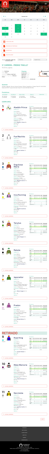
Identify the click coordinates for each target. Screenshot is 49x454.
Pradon (17, 305)
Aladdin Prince (20, 107)
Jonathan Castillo (21, 407)
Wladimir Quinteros (21, 208)
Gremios (24, 437)
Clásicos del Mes (10, 41)
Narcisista (18, 393)
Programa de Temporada (11, 46)
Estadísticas (9, 50)
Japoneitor (18, 277)
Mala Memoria (20, 365)
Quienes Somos (24, 432)
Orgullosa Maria (18, 165)
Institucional (24, 430)
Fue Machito (19, 136)
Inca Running (20, 195)
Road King (18, 338)
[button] (24, 129)
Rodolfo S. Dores (21, 122)
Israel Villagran (20, 237)
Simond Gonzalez (21, 264)
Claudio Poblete (20, 351)
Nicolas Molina (20, 319)
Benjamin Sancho (21, 180)
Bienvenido (24, 427)
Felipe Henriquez (21, 378)
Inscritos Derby (9, 54)
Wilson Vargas (20, 291)
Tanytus (17, 223)
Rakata (17, 250)
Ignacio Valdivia (20, 150)
